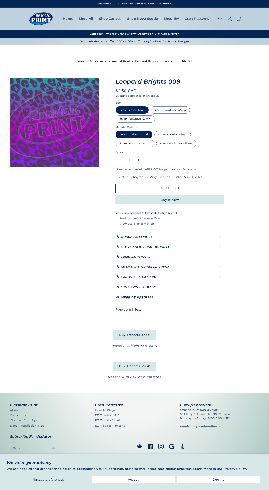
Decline (218, 479)
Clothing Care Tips (24, 420)
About (14, 410)
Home (80, 61)
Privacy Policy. (235, 469)
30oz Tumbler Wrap (135, 119)
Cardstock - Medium (176, 143)
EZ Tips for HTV (107, 415)
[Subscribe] (53, 448)
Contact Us (18, 415)
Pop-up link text (128, 309)
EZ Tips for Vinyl (107, 420)
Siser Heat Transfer (135, 143)
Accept (133, 479)
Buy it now (170, 200)
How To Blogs (105, 410)
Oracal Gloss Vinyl (134, 134)
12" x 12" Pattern (132, 110)
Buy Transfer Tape (134, 335)
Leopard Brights (146, 61)
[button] (220, 18)
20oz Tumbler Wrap (170, 110)
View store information (136, 223)
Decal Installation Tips (27, 425)
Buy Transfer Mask (134, 366)
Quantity (121, 152)
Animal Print (121, 61)
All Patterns (98, 61)
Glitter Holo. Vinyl (172, 134)
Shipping (121, 95)
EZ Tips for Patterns (110, 425)
